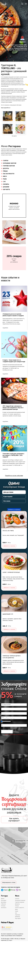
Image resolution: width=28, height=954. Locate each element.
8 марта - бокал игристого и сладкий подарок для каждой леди (14, 361)
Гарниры (6, 184)
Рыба (5, 179)
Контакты (3, 907)
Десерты (6, 168)
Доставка (3, 902)
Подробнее (5, 327)
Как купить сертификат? (14, 819)
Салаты (5, 160)
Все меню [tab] (7, 501)
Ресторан (3, 900)
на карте (22, 41)
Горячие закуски (9, 166)
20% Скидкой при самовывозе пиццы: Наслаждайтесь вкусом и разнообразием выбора (13, 407)
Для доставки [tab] (8, 492)
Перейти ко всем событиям (14, 475)
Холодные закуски (9, 163)
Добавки (6, 187)
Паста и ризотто (8, 174)
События (3, 904)
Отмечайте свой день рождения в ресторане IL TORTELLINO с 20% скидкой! (13, 455)
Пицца (5, 171)
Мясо (5, 176)
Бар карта (6, 189)
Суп (4, 181)
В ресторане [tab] (8, 496)
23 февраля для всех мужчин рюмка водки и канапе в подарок (13, 314)
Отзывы (3, 905)
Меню (2, 898)
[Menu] (26, 4)
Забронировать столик (8, 882)
